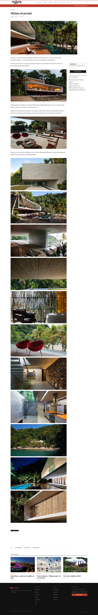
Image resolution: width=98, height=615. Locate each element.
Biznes (44, 2)
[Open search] (86, 2)
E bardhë (13, 9)
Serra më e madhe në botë (72, 576)
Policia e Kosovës (73, 84)
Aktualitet (39, 2)
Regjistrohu (78, 71)
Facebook (18, 547)
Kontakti (55, 592)
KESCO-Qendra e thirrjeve (76, 88)
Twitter (28, 547)
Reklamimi (55, 594)
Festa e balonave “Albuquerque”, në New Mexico (49, 577)
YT (84, 611)
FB (80, 611)
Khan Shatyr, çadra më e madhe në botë (22, 577)
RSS (86, 611)
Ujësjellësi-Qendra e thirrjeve (77, 90)
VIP (71, 2)
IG (82, 611)
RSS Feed (55, 599)
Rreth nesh (55, 589)
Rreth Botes (62, 2)
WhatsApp (36, 547)
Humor (55, 2)
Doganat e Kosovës (74, 86)
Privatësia (55, 597)
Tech (68, 2)
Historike (50, 2)
